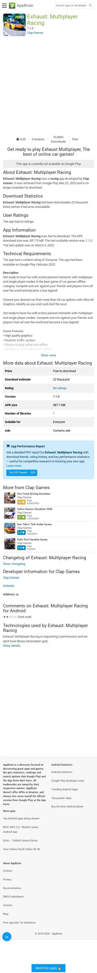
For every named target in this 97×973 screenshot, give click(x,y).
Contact (7, 870)
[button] (48, 594)
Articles (7, 905)
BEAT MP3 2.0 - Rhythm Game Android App (20, 830)
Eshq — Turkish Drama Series (20, 840)
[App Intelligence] (6, 936)
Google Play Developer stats (67, 780)
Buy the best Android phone (67, 806)
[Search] (90, 6)
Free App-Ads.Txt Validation (19, 922)
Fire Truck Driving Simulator (33, 493)
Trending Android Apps (64, 789)
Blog (5, 914)
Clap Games (37, 487)
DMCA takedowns (13, 896)
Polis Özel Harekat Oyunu (32, 539)
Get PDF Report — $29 (22, 472)
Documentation (12, 888)
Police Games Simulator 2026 (34, 509)
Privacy (7, 879)
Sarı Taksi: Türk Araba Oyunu (34, 524)
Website (8, 586)
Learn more (13, 465)
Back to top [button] (87, 939)
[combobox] (71, 5)
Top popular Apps (61, 798)
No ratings (60, 388)
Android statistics (61, 772)
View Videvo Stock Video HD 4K (21, 849)
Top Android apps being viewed (21, 818)
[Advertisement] (48, 85)
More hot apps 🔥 (48, 968)
